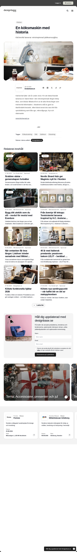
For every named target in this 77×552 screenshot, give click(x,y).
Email (36, 340)
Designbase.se (30, 88)
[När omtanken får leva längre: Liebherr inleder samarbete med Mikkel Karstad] (21, 245)
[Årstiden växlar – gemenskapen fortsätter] (21, 169)
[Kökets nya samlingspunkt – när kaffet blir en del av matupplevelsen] (56, 283)
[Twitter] (52, 88)
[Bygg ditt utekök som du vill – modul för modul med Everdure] (21, 207)
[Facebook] (43, 88)
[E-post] (56, 88)
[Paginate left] (5, 382)
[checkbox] (35, 349)
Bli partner (68, 3)
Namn (36, 333)
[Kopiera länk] (60, 87)
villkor (38, 350)
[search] (67, 11)
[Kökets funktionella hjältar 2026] (21, 281)
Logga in (58, 3)
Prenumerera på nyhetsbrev (45, 354)
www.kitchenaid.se (22, 118)
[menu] (72, 11)
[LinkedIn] (47, 88)
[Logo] (10, 10)
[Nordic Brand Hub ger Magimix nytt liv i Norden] (56, 169)
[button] (66, 396)
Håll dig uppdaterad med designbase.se (58, 549)
